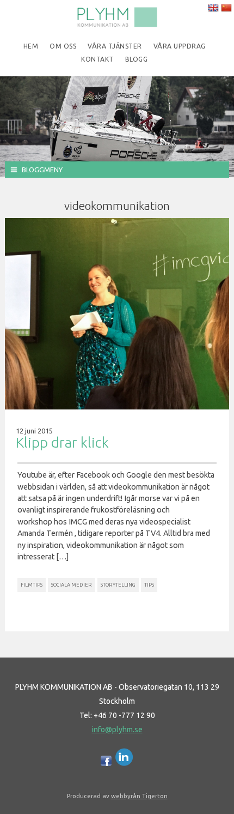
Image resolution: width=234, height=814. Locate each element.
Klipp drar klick (62, 442)
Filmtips (31, 585)
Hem (31, 46)
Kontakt (97, 59)
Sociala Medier (71, 585)
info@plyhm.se (117, 729)
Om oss (63, 46)
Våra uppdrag (179, 46)
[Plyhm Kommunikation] (117, 25)
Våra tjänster (115, 46)
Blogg (136, 59)
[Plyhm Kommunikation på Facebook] (106, 763)
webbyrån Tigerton (139, 795)
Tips (149, 585)
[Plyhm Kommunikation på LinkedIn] (124, 763)
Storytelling (118, 585)
